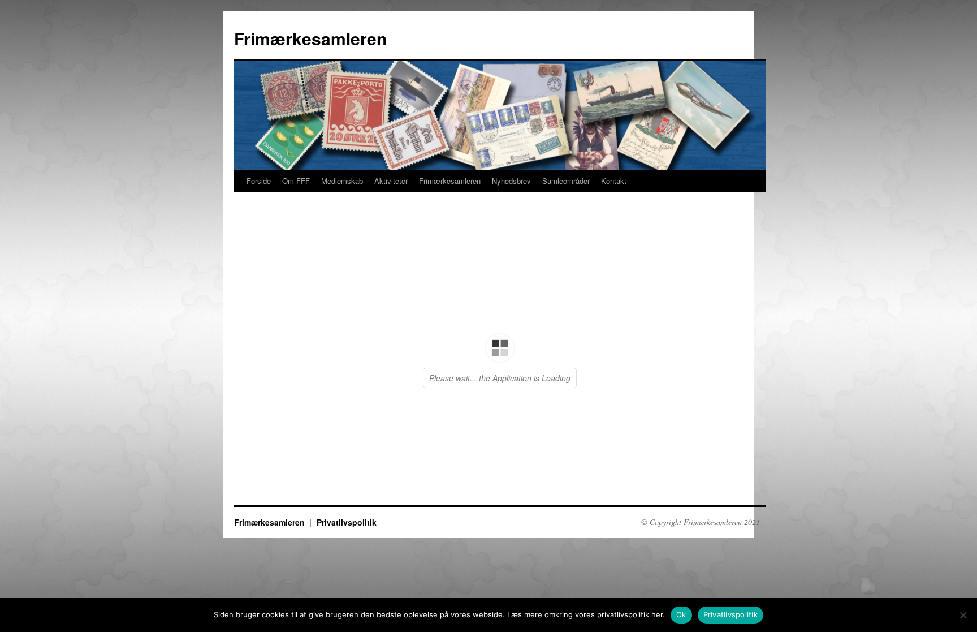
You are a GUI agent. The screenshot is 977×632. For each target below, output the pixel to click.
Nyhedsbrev (511, 180)
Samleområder (566, 180)
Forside (259, 180)
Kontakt (613, 180)
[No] (963, 615)
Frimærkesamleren (310, 38)
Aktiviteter (391, 180)
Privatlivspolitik (730, 614)
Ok (681, 614)
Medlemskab (342, 180)
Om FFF (296, 180)
